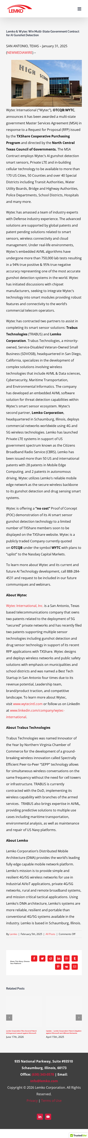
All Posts (50, 934)
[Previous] (9, 1017)
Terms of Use (51, 1100)
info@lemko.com (44, 1081)
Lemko (13, 934)
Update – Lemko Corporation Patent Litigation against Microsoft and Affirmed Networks (63, 1032)
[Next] (79, 1017)
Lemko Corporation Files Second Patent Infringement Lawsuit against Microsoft (21, 1032)
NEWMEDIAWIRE (19, 52)
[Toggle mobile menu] (80, 9)
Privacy (32, 1100)
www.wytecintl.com (28, 704)
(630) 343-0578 (43, 1074)
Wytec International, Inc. (24, 605)
